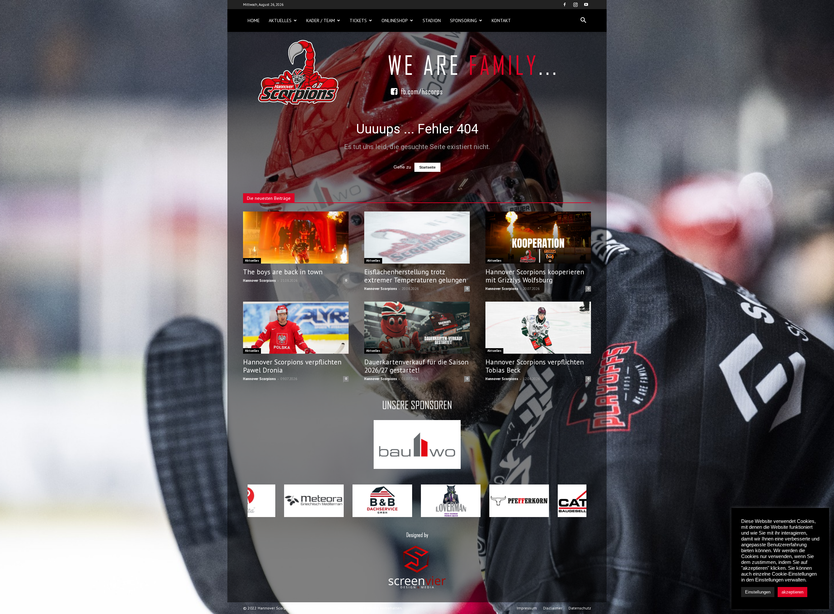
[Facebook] (564, 4)
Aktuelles (280, 20)
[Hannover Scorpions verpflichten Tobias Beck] (538, 328)
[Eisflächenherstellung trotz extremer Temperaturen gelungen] (417, 237)
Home (254, 20)
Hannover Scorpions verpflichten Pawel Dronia (292, 366)
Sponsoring (463, 20)
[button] (583, 20)
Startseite (427, 167)
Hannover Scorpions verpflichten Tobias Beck (534, 366)
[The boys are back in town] (296, 237)
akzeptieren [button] (792, 592)
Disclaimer (552, 608)
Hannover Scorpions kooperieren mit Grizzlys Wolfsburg (534, 275)
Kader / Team (320, 20)
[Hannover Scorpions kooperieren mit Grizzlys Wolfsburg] (538, 237)
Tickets (358, 20)
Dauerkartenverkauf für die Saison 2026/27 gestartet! (416, 366)
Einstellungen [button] (757, 592)
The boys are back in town (283, 271)
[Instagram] (575, 4)
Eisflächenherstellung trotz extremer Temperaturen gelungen (415, 275)
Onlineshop (394, 20)
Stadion (432, 20)
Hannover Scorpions (259, 280)
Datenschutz (579, 608)
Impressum (527, 608)
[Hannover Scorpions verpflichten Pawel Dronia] (296, 328)
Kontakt (501, 20)
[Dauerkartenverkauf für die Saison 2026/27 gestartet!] (417, 328)
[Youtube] (586, 4)
